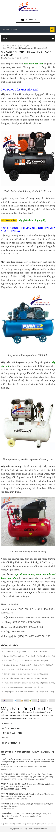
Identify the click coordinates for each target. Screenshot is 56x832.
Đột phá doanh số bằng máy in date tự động (22, 669)
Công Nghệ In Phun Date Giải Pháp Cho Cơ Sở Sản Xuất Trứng (29, 692)
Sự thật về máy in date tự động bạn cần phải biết (23, 687)
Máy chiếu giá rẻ (45, 823)
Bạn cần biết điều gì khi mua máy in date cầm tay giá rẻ (26, 674)
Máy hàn (4, 823)
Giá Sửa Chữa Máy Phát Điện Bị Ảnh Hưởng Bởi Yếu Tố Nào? (28, 665)
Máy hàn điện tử (29, 823)
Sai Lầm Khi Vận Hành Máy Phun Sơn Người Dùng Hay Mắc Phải (29, 656)
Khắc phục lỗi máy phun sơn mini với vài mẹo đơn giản (26, 660)
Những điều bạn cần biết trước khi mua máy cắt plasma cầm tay (29, 683)
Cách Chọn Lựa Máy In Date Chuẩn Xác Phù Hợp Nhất (25, 651)
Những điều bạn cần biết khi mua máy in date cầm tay (25, 678)
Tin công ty (24, 45)
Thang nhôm (15, 823)
